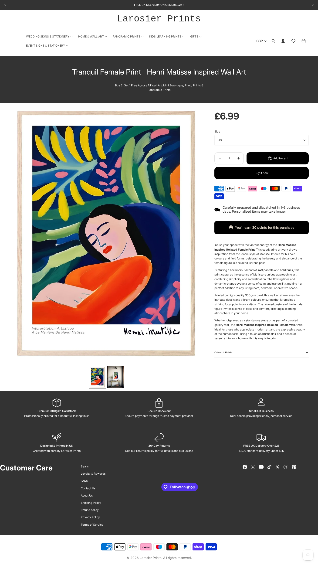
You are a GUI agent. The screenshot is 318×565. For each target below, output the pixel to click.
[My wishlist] (293, 41)
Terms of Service (92, 524)
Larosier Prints (159, 19)
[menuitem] (49, 36)
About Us (87, 495)
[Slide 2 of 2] (115, 377)
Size (217, 131)
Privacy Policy (90, 517)
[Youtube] (261, 467)
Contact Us (88, 488)
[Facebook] (245, 467)
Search (85, 466)
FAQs (84, 481)
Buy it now (261, 173)
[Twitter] (277, 467)
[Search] (273, 41)
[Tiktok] (269, 467)
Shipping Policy (91, 502)
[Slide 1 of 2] (97, 377)
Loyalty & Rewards (93, 473)
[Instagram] (253, 467)
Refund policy (90, 510)
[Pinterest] (294, 467)
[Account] (283, 41)
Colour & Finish (223, 352)
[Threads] (285, 467)
